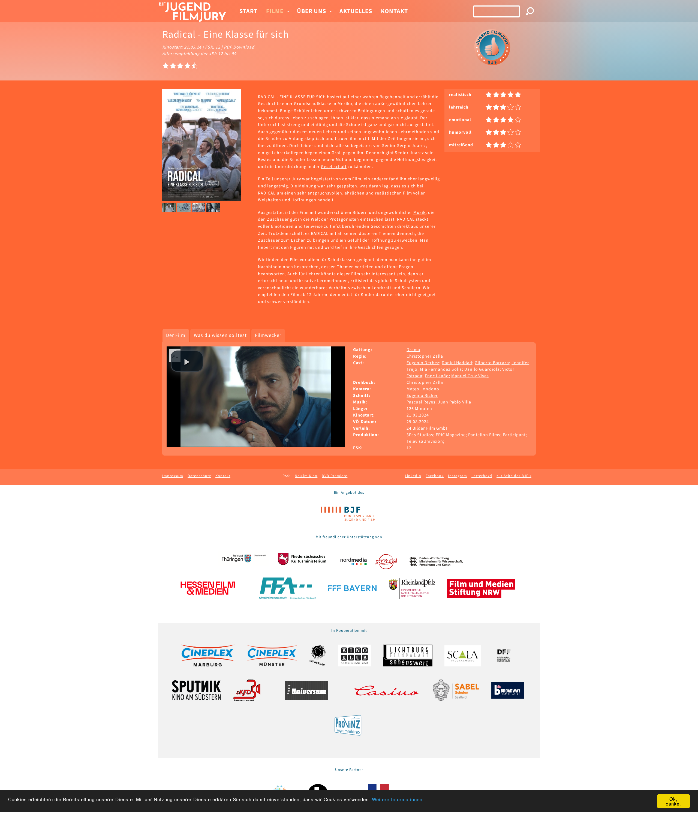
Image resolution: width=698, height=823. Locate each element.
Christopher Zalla (425, 356)
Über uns (311, 11)
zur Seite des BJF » (514, 476)
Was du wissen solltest (220, 335)
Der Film (175, 335)
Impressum (172, 476)
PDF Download (239, 47)
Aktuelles (355, 11)
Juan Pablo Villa (454, 402)
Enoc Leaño (437, 376)
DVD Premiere (334, 476)
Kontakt (394, 11)
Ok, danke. (673, 801)
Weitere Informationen (397, 799)
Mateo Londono (423, 389)
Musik (419, 213)
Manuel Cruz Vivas (470, 376)
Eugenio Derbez (423, 363)
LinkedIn (413, 476)
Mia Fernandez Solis (441, 369)
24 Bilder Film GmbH (428, 428)
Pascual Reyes (421, 402)
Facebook (435, 476)
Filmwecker (268, 335)
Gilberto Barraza (492, 363)
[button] (187, 361)
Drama (413, 350)
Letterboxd (481, 476)
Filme (275, 11)
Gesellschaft (334, 167)
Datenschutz (199, 476)
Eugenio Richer (422, 396)
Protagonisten (344, 219)
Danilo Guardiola (482, 369)
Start (248, 11)
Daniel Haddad (457, 363)
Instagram (457, 476)
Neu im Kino (306, 476)
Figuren (298, 247)
